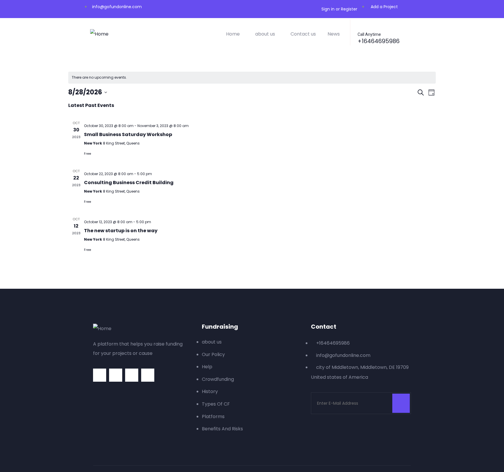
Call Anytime (369, 34)
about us (265, 34)
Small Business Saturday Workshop (128, 134)
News (334, 34)
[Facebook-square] (115, 375)
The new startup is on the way (121, 230)
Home (233, 34)
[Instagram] (147, 375)
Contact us (303, 34)
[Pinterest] (131, 375)
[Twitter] (99, 375)
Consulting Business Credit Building (129, 182)
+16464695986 (379, 41)
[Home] (99, 34)
